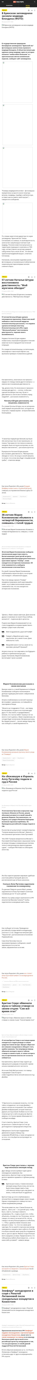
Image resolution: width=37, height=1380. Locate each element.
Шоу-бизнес (23, 496)
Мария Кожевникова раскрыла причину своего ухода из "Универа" (18, 752)
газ (19, 985)
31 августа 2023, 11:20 (7, 526)
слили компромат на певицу (13, 1337)
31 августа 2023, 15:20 (7, 291)
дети (14, 758)
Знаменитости (7, 496)
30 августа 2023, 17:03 (7, 1305)
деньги (15, 985)
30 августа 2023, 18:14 (7, 1014)
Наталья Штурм (7, 498)
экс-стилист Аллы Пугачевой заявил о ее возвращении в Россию (17, 975)
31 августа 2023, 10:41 (7, 785)
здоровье (15, 496)
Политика (9, 5)
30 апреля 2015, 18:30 (7, 22)
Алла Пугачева (26, 985)
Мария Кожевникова (8, 760)
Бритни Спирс (16, 1274)
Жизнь (28, 5)
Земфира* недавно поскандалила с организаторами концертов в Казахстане (18, 1333)
